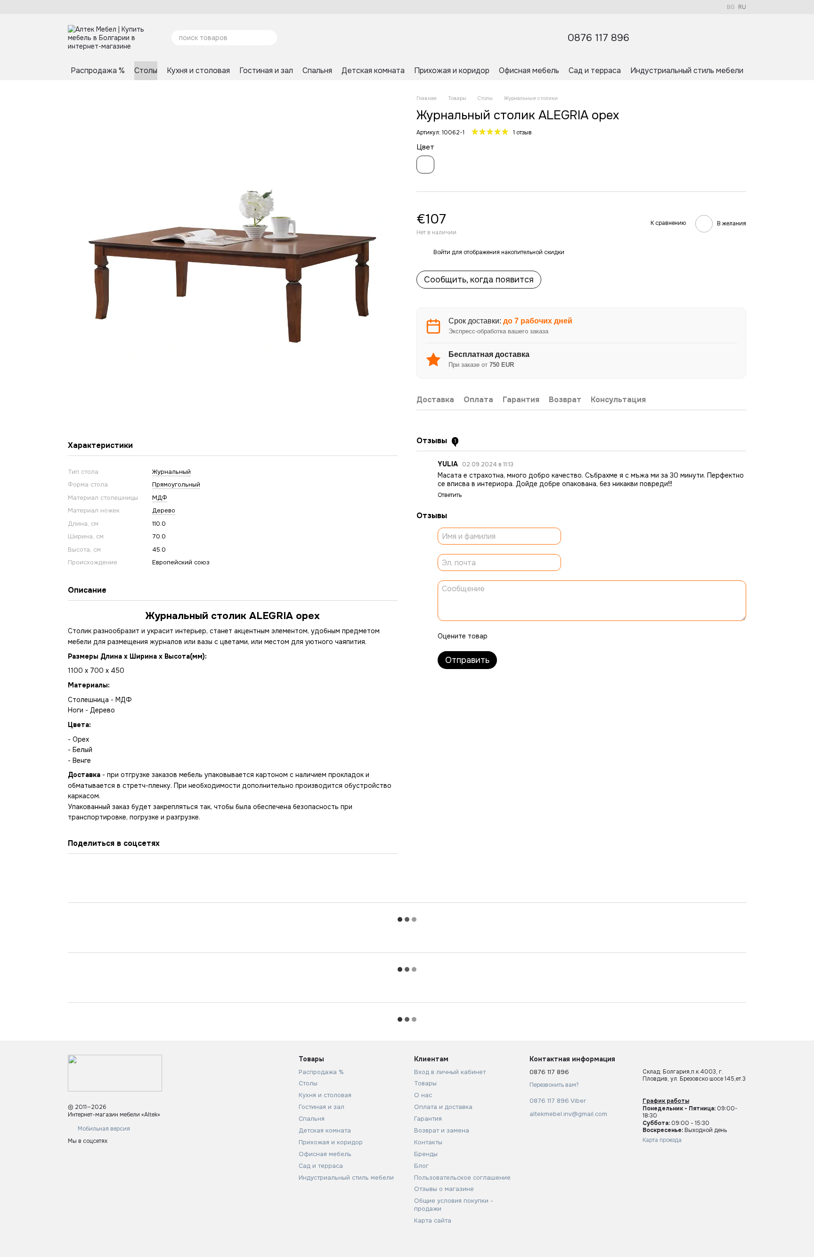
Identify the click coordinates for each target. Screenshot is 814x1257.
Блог (421, 1166)
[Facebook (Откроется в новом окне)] (71, 7)
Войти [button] (441, 252)
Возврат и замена (441, 1130)
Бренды (426, 1154)
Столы (145, 70)
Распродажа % (98, 70)
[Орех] (425, 165)
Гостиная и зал (266, 70)
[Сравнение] (714, 37)
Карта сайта (432, 1220)
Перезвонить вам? (554, 1085)
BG (730, 7)
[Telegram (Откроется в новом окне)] (105, 7)
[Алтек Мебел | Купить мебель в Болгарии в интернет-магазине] (115, 1073)
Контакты (428, 1142)
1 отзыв (522, 132)
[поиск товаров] (269, 37)
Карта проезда (662, 1140)
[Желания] (689, 37)
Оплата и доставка (443, 1107)
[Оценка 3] (533, 636)
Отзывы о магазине (444, 1189)
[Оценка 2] (518, 636)
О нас (423, 1095)
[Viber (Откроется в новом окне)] (117, 7)
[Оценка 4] (548, 636)
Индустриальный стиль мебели (686, 70)
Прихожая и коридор (451, 70)
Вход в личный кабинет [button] (450, 1072)
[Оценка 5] (563, 636)
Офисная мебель (529, 70)
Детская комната (373, 70)
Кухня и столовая (198, 70)
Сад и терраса (595, 70)
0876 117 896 (598, 38)
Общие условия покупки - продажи (453, 1205)
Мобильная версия (103, 1129)
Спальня (317, 70)
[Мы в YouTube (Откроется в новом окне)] (94, 7)
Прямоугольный (176, 484)
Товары (425, 1083)
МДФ (159, 498)
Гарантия (428, 1119)
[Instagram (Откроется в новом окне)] (83, 7)
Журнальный (171, 472)
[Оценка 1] (503, 636)
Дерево (163, 510)
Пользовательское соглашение (462, 1178)
